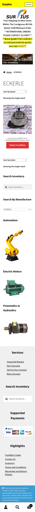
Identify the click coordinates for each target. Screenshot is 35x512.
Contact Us (10, 459)
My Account (6, 507)
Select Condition (17, 145)
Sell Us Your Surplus (17, 369)
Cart (27, 505)
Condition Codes (13, 455)
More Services (13, 373)
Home (9, 72)
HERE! (21, 46)
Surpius (7, 4)
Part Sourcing (13, 365)
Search (17, 507)
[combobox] (17, 209)
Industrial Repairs (15, 361)
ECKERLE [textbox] (17, 209)
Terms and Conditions (15, 467)
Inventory (10, 463)
